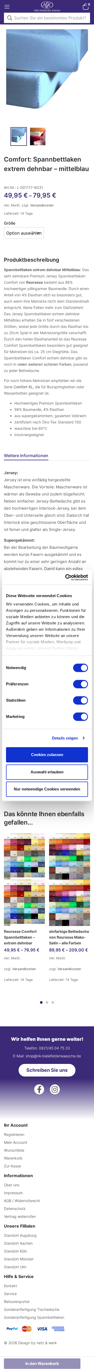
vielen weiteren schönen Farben (44, 364)
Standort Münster (19, 1259)
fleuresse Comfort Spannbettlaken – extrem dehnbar (20, 937)
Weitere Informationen (26, 455)
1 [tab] (41, 1002)
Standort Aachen (18, 1243)
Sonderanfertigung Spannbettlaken (34, 1317)
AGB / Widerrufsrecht (22, 1200)
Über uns (11, 1185)
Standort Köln (15, 1251)
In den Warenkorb (42, 1363)
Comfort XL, (24, 387)
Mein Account (15, 1142)
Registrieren (14, 1134)
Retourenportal (16, 1301)
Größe (9, 223)
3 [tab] (52, 1002)
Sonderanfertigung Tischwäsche (31, 1309)
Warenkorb (13, 1158)
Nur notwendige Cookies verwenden (47, 789)
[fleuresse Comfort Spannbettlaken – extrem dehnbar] (24, 879)
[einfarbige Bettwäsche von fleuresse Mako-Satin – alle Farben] (69, 879)
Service (10, 1293)
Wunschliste (14, 1150)
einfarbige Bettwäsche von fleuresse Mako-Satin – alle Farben (69, 937)
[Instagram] (55, 1089)
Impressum (13, 1193)
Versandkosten (42, 205)
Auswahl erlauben (47, 772)
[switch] (80, 684)
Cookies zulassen (47, 754)
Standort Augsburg (20, 1235)
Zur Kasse (12, 1166)
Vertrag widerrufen (20, 1216)
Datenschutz (15, 1208)
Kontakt (10, 1286)
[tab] (28, 456)
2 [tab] (47, 1002)
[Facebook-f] (39, 1089)
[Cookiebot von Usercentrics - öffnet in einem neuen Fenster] (66, 577)
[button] (85, 6)
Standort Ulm (15, 1267)
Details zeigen (65, 738)
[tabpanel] (24, 911)
